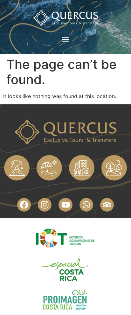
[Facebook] (24, 205)
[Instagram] (45, 205)
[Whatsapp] (86, 205)
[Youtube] (65, 205)
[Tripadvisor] (107, 205)
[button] (65, 39)
